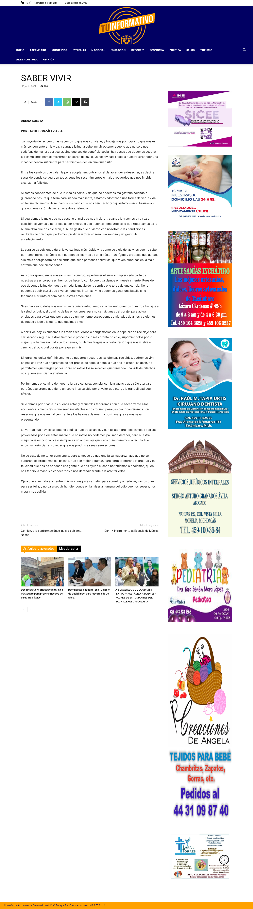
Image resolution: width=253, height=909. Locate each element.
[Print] (85, 102)
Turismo (206, 50)
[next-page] (29, 609)
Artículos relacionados (38, 548)
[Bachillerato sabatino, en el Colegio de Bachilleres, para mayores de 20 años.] (89, 571)
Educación (118, 50)
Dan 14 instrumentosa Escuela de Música (132, 531)
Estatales (79, 50)
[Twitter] (58, 102)
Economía (157, 50)
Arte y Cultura (27, 59)
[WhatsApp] (67, 102)
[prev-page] (23, 609)
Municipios (59, 50)
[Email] (76, 102)
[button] (244, 50)
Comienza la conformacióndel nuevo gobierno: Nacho (51, 533)
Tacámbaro (38, 50)
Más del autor (68, 548)
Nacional (98, 50)
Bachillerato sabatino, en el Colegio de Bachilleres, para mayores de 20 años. (89, 593)
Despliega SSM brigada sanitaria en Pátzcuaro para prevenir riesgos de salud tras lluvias (42, 593)
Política (175, 50)
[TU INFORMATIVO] (126, 25)
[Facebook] (49, 102)
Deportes (137, 50)
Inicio (20, 50)
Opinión (49, 59)
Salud (190, 50)
